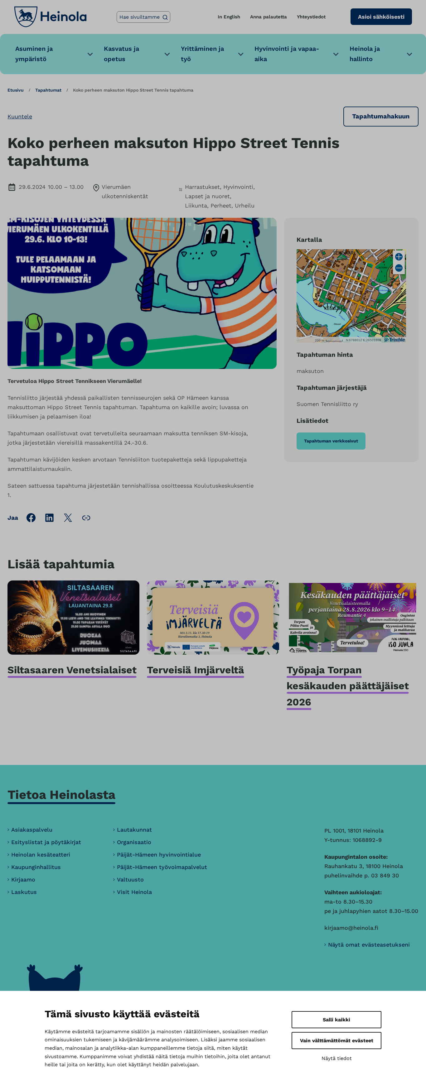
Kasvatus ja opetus (121, 54)
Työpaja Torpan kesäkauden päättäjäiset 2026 (348, 686)
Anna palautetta (268, 17)
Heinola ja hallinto (365, 54)
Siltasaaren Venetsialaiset (72, 670)
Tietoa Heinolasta (61, 794)
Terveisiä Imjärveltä (195, 670)
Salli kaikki (336, 1020)
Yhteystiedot (311, 17)
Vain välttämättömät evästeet (336, 1040)
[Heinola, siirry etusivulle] (50, 16)
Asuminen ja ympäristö (34, 54)
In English (229, 17)
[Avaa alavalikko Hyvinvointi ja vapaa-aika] (335, 54)
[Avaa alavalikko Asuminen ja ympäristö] (90, 54)
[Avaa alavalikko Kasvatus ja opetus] (167, 54)
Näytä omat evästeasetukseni (369, 944)
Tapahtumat (48, 90)
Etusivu (15, 90)
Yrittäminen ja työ (202, 54)
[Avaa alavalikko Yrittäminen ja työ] (240, 54)
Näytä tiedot (337, 1058)
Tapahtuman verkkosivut (331, 440)
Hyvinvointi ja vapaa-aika (286, 54)
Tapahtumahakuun (380, 116)
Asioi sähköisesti (381, 16)
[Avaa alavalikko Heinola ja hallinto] (409, 54)
